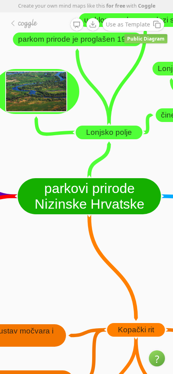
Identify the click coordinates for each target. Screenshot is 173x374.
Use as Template (128, 24)
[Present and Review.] (76, 24)
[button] (157, 358)
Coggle (146, 5)
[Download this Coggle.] (92, 24)
